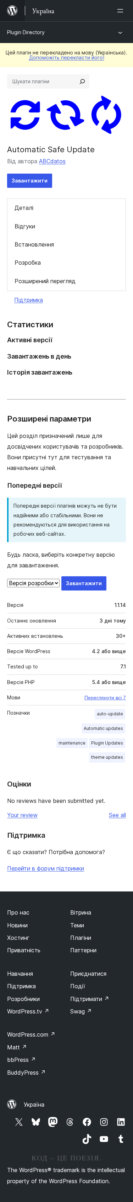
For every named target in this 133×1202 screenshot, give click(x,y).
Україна (34, 1104)
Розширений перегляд (45, 281)
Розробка (28, 262)
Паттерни (83, 950)
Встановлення (34, 244)
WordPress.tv (28, 1011)
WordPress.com (31, 1034)
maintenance (72, 743)
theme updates (107, 757)
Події (77, 986)
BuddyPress (26, 1072)
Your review (22, 815)
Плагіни (80, 937)
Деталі (24, 207)
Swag (81, 1011)
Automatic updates (103, 728)
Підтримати (89, 998)
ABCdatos (52, 161)
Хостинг (18, 937)
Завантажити (30, 181)
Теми (77, 925)
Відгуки (25, 226)
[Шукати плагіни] (82, 81)
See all (117, 815)
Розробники (23, 998)
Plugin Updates (107, 743)
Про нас (18, 912)
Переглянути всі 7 (105, 697)
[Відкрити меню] (121, 10)
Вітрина (80, 912)
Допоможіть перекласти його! (66, 57)
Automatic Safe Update (51, 149)
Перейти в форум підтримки (45, 868)
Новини (17, 925)
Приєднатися (88, 973)
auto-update (110, 713)
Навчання (20, 973)
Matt (17, 1047)
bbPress (21, 1059)
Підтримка (28, 299)
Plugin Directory (26, 32)
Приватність (23, 950)
